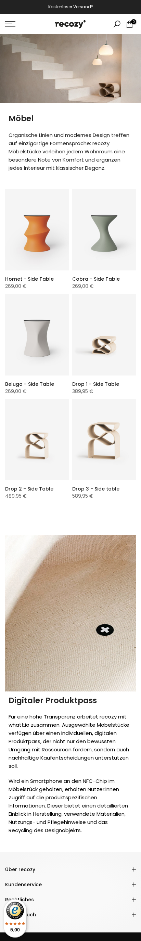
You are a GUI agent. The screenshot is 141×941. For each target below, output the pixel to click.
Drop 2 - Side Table (29, 488)
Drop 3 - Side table (95, 488)
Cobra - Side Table (96, 279)
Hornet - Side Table (29, 279)
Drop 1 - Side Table (95, 384)
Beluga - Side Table (29, 384)
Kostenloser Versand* (70, 7)
